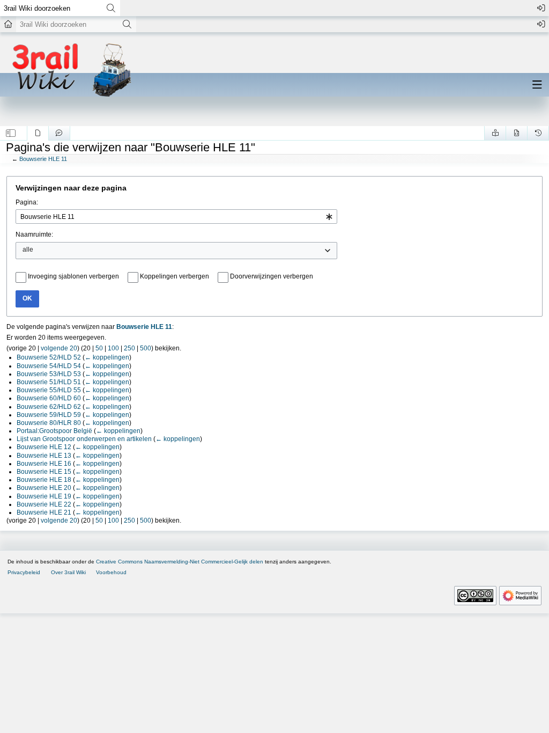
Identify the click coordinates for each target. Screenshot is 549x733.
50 (99, 348)
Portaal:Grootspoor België (54, 431)
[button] (11, 133)
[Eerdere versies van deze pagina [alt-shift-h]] (538, 133)
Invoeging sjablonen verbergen (73, 276)
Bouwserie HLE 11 (43, 159)
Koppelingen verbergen (174, 276)
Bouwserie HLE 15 (44, 471)
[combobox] (176, 216)
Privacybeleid (24, 572)
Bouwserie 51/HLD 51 (49, 382)
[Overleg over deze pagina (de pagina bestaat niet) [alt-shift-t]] (59, 133)
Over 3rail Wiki (68, 572)
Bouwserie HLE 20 (44, 488)
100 (113, 348)
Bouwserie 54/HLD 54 (49, 366)
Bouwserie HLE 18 (44, 479)
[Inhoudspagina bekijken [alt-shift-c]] (37, 133)
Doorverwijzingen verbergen (271, 276)
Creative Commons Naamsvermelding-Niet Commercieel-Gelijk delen (179, 562)
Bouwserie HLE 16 (44, 463)
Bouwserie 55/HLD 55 (49, 390)
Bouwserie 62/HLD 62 (49, 407)
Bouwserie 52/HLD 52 (49, 357)
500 (145, 348)
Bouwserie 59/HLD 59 (49, 415)
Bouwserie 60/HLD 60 (49, 398)
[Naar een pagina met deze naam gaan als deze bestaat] (111, 8)
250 (129, 348)
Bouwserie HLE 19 (44, 496)
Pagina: (27, 202)
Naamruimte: (34, 234)
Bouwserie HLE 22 (44, 504)
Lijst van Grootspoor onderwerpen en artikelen (84, 439)
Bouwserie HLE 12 (44, 447)
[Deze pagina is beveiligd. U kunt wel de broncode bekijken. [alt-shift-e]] (516, 133)
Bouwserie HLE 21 (44, 512)
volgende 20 (59, 348)
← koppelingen (107, 357)
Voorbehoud (111, 572)
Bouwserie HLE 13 (44, 455)
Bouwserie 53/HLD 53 (49, 374)
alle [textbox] (28, 249)
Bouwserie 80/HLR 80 (49, 423)
